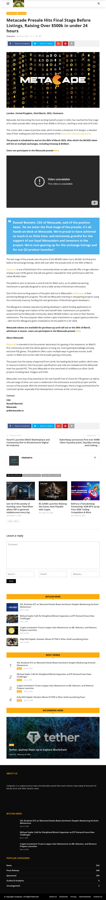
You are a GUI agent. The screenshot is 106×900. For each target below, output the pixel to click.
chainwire (10, 36)
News (19, 668)
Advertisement (85, 896)
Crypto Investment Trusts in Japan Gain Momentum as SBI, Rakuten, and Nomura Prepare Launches (58, 628)
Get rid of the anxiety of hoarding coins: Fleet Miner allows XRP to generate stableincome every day (19, 508)
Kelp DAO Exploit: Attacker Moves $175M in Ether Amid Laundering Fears (54, 639)
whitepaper (78, 293)
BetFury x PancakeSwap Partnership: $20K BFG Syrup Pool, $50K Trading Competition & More (85, 508)
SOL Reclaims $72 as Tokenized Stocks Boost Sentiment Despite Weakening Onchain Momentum (59, 605)
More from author (32, 475)
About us (53, 896)
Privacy (74, 896)
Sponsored (22, 13)
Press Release (11, 13)
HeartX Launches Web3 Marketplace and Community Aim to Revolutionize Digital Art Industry (28, 442)
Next (16, 521)
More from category (51, 475)
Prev (10, 521)
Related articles (14, 475)
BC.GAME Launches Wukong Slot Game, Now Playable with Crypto (53, 506)
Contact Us (97, 896)
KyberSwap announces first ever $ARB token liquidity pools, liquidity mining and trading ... (79, 442)
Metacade (11, 269)
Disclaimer (63, 896)
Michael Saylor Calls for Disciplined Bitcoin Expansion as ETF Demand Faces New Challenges (57, 617)
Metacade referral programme (76, 133)
